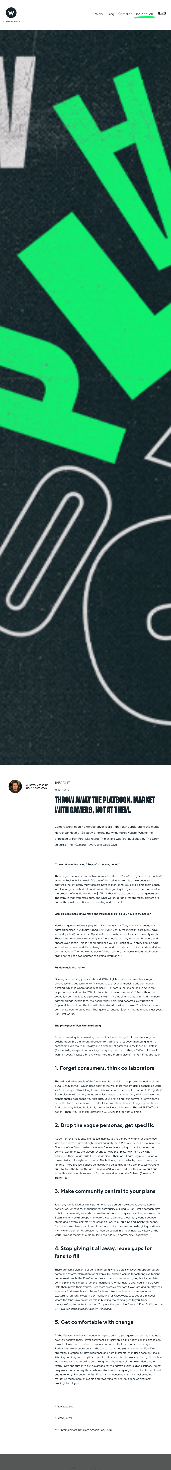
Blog (111, 13)
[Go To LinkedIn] (165, 1461)
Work (99, 13)
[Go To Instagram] (165, 1467)
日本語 (161, 14)
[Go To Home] (11, 12)
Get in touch (143, 13)
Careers (124, 13)
